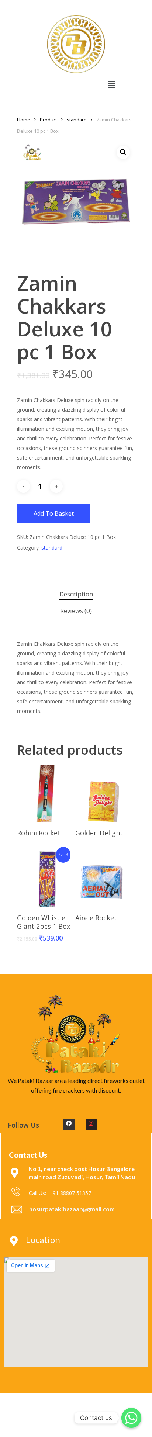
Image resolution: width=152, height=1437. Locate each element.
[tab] (76, 594)
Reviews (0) (76, 610)
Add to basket (54, 513)
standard (77, 119)
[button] (111, 84)
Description (76, 594)
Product (48, 119)
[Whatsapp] (131, 1418)
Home (23, 119)
